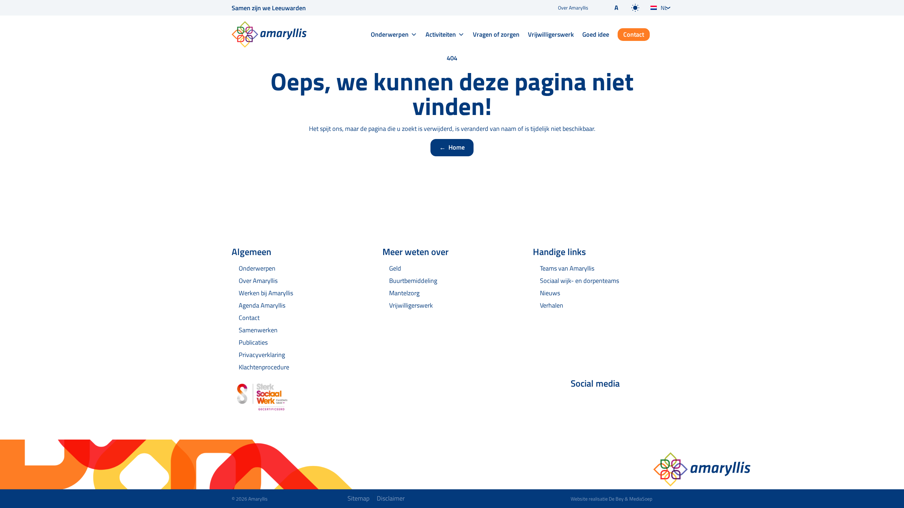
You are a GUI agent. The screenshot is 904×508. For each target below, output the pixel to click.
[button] (610, 8)
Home (452, 147)
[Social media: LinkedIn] (598, 402)
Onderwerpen (390, 34)
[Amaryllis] (269, 34)
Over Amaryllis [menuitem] (573, 7)
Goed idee (595, 34)
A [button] (616, 7)
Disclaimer (391, 498)
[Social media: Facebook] (579, 402)
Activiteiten (441, 34)
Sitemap (358, 498)
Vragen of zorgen (496, 34)
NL (664, 8)
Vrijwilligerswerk (551, 34)
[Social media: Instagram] (618, 402)
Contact (633, 34)
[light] (635, 8)
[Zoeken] (666, 35)
